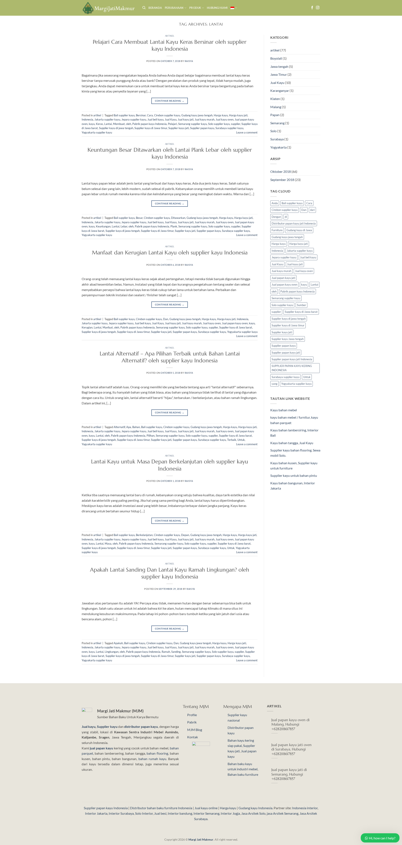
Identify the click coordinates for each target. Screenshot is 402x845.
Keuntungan (103, 226)
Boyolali (276, 58)
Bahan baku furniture (243, 774)
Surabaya (277, 139)
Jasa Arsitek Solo (253, 813)
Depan (185, 535)
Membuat (119, 124)
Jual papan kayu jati (283, 278)
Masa (108, 543)
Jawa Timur (278, 74)
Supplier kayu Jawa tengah (288, 339)
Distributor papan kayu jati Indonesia (294, 223)
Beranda (155, 7)
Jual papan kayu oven (235, 323)
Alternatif (119, 427)
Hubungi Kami (217, 7)
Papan (275, 115)
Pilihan (151, 435)
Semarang (277, 123)
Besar (139, 217)
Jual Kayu (171, 119)
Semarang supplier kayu (192, 124)
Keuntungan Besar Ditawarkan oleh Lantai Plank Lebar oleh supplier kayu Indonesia (170, 153)
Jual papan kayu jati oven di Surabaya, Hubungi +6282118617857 (291, 749)
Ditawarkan (178, 217)
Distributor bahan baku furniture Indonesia (161, 808)
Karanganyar (279, 90)
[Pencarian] (144, 8)
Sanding (176, 651)
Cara (150, 115)
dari (312, 210)
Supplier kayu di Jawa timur (150, 128)
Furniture (277, 230)
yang (274, 383)
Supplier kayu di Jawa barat (235, 327)
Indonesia (87, 119)
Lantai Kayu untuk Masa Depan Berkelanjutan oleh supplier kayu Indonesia (169, 465)
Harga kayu (221, 115)
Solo (273, 131)
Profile (192, 715)
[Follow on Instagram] (317, 8)
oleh (128, 124)
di (286, 216)
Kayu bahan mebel (283, 410)
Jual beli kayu (155, 119)
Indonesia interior (305, 808)
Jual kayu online (206, 808)
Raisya (189, 61)
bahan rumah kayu (152, 759)
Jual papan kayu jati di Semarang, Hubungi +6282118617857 (289, 774)
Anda (275, 203)
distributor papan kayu (141, 726)
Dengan (276, 216)
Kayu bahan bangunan (286, 483)
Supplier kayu (107, 726)
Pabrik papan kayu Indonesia (149, 124)
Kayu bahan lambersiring (288, 430)
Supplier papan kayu (202, 128)
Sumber (301, 305)
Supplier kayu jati (178, 128)
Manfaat (108, 327)
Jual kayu (88, 726)
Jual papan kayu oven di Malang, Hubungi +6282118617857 (290, 724)
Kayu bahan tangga (284, 443)
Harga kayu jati (238, 115)
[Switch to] (234, 8)
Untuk (241, 439)
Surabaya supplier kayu (229, 128)
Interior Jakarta (96, 813)
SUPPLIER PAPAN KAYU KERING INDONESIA (292, 368)
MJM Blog (194, 730)
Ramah (166, 651)
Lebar (124, 226)
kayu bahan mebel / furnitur (290, 417)
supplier (235, 124)
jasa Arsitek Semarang (282, 813)
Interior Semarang (206, 813)
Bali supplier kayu (124, 115)
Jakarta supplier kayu (107, 119)
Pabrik (192, 722)
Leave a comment (247, 132)
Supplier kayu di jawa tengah (116, 128)
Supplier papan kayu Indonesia (106, 808)
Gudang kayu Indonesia (255, 808)
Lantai (108, 124)
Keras (99, 124)
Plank (173, 226)
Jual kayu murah (204, 119)
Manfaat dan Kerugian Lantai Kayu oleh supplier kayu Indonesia (169, 252)
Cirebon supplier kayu (167, 115)
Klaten (275, 99)
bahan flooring (157, 753)
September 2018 (282, 180)
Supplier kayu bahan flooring (291, 450)
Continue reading (169, 100)
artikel (169, 35)
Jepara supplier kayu (133, 119)
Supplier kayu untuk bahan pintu (293, 475)
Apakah (118, 643)
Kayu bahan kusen (283, 463)
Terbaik (231, 439)
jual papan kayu (101, 748)
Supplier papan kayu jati (286, 352)
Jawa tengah (279, 66)
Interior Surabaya (121, 813)
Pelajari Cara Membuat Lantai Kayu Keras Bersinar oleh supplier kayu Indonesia (169, 45)
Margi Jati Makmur (200, 839)
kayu (92, 124)
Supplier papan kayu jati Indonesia (292, 359)
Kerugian (87, 327)
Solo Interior (144, 813)
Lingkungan (112, 651)
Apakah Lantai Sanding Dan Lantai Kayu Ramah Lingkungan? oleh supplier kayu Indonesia (169, 573)
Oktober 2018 (280, 171)
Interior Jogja (230, 813)
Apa (128, 427)
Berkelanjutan (144, 535)
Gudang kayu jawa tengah (197, 115)
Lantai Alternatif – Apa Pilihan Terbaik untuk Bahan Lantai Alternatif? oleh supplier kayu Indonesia (170, 357)
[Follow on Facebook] (312, 8)
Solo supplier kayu (219, 124)
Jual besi (160, 813)
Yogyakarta (278, 147)
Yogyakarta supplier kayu (97, 132)
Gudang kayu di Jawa (299, 230)
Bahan (136, 427)
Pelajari (172, 124)
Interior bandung (180, 813)
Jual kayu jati (185, 119)
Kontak (192, 737)
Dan (165, 319)
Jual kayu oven (224, 119)
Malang (275, 107)
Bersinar (141, 115)
